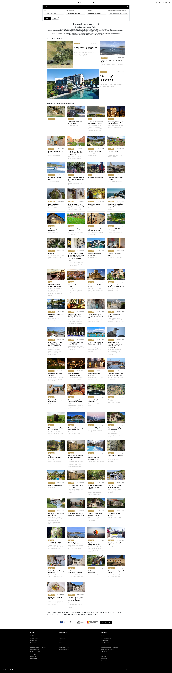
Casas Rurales (33, 642)
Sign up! (102, 635)
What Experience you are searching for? (117, 10)
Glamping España (104, 660)
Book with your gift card (106, 638)
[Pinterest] (8, 669)
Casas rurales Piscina (34, 649)
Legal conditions (148, 669)
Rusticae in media (33, 658)
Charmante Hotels (104, 663)
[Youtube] (13, 669)
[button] (60, 54)
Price (45, 10)
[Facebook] (6, 669)
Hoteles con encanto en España (107, 649)
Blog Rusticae (61, 645)
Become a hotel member (64, 649)
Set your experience (105, 642)
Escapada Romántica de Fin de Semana (38, 647)
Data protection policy (134, 669)
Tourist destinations (69, 10)
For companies (62, 638)
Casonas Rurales (33, 640)
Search (47, 18)
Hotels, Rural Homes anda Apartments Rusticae (39, 635)
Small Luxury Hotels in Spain (36, 651)
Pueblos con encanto (105, 651)
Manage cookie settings (164, 669)
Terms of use (141, 669)
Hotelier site (61, 642)
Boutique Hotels (33, 656)
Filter (47, 6)
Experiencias (103, 654)
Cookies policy (154, 669)
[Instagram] (10, 669)
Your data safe (126, 669)
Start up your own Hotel (63, 647)
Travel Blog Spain (33, 654)
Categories (89, 10)
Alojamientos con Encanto (106, 645)
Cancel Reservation (105, 640)
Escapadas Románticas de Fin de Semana (109, 647)
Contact (60, 640)
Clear (55, 18)
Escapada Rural (33, 645)
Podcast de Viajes (34, 638)
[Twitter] (3, 669)
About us (60, 635)
